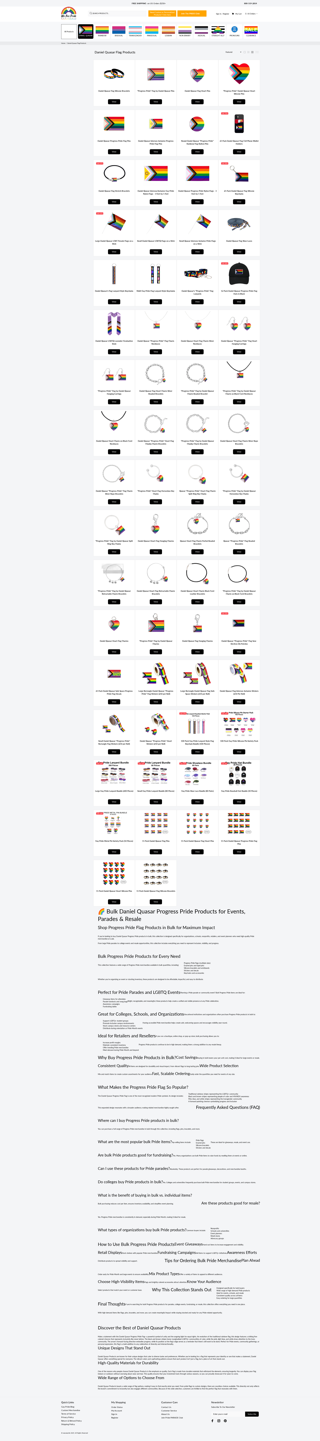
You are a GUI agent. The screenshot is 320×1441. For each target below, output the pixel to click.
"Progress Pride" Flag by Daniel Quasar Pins (155, 91)
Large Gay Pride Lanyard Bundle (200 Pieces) (114, 791)
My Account (116, 1410)
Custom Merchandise (70, 1410)
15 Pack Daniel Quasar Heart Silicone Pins (114, 891)
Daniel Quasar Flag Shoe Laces (239, 241)
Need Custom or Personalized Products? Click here (162, 13)
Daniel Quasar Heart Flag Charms (114, 641)
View (114, 101)
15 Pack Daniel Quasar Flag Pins (156, 841)
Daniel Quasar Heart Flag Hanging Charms (156, 541)
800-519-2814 (250, 3)
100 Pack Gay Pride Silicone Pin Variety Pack (239, 741)
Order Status (117, 1407)
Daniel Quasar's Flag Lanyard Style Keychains (114, 291)
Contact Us (166, 1407)
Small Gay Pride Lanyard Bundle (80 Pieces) (155, 791)
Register (226, 14)
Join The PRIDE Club (190, 13)
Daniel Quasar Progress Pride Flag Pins (114, 141)
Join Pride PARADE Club (172, 1417)
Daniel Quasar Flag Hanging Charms (197, 641)
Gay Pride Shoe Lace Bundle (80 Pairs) (197, 791)
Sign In (218, 14)
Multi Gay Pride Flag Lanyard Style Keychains (156, 291)
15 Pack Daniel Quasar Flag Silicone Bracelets (155, 891)
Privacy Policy (67, 1417)
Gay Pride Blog (67, 1406)
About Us (165, 1414)
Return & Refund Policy (71, 1420)
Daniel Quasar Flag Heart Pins (197, 91)
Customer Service (169, 1410)
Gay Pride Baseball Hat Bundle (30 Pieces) (239, 791)
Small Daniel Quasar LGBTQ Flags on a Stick (156, 241)
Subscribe (252, 1414)
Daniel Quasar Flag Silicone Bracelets (114, 91)
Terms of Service (68, 1413)
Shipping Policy (68, 1424)
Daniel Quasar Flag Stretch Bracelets (114, 191)
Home (63, 43)
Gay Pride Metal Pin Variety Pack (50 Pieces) (114, 841)
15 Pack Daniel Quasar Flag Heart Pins (197, 841)
